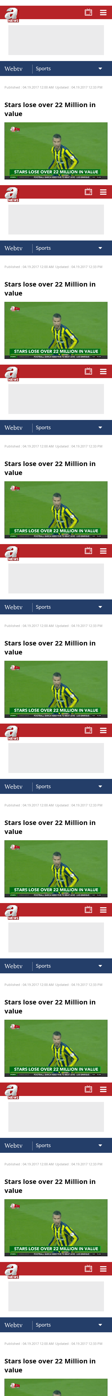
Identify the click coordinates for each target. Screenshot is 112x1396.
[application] (56, 698)
